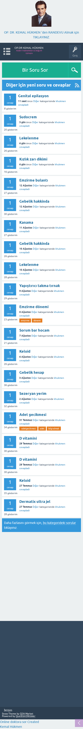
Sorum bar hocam (34, 330)
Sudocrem (28, 117)
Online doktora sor (13, 722)
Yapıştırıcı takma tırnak (39, 286)
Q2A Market (26, 713)
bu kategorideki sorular (59, 523)
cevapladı (23, 104)
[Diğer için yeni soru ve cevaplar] (77, 85)
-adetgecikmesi (28, 428)
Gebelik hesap (31, 372)
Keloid (24, 351)
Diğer (36, 101)
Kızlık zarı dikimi (33, 159)
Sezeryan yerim (33, 393)
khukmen (61, 101)
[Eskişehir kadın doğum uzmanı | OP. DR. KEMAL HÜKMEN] (29, 50)
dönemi (37, 320)
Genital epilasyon (33, 96)
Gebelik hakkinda (34, 201)
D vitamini (28, 438)
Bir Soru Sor (35, 70)
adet (42, 428)
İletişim (8, 710)
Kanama (26, 222)
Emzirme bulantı (33, 180)
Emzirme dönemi (34, 307)
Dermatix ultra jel (34, 501)
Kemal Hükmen (11, 726)
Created (33, 722)
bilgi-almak (53, 428)
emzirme (25, 320)
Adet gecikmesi (32, 414)
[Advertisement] (41, 576)
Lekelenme (29, 138)
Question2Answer (25, 716)
